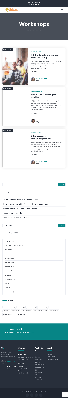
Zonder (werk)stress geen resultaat (43, 96)
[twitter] (31, 395)
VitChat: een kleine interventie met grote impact (20, 199)
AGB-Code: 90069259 (38, 378)
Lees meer (34, 71)
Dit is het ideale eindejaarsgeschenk (41, 137)
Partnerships (9, 279)
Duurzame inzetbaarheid (12, 245)
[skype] (36, 395)
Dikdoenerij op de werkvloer (12, 213)
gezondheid (32, 307)
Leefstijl (7, 271)
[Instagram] (41, 395)
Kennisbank (8, 266)
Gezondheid (8, 49)
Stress (6, 310)
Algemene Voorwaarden (51, 356)
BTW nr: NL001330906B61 (39, 363)
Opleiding (8, 275)
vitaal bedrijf (27, 310)
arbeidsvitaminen (9, 307)
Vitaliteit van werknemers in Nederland (17, 218)
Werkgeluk (54, 310)
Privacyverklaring (51, 359)
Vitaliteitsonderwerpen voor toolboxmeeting (45, 56)
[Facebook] (27, 395)
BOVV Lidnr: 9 (39, 367)
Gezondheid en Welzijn (12, 254)
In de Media (8, 258)
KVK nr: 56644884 (38, 358)
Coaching (8, 241)
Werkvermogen (9, 314)
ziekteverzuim (21, 314)
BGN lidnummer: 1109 (38, 372)
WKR (6, 287)
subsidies (16, 310)
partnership (43, 307)
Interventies (9, 262)
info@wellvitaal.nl (35, 2)
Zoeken (61, 184)
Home (29, 30)
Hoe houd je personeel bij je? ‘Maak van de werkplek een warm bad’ (27, 204)
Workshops (9, 292)
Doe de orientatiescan (11, 366)
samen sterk (54, 307)
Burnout (21, 307)
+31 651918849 (35, 4)
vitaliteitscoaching (41, 310)
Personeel (8, 283)
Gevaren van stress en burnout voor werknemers (19, 208)
